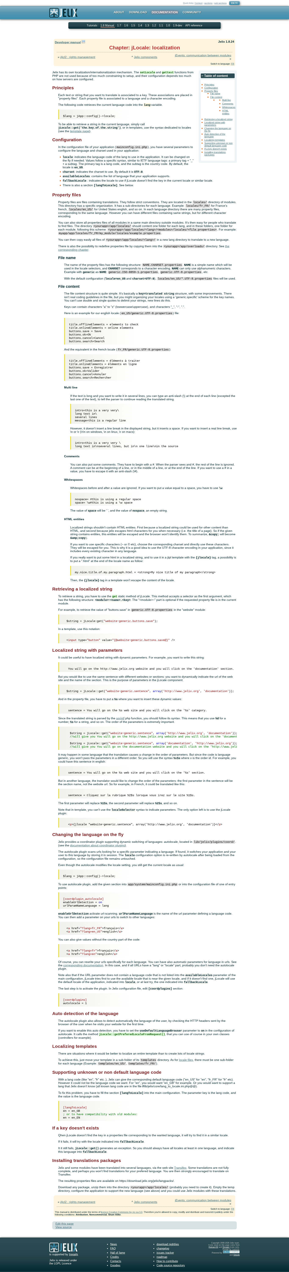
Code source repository (171, 1265)
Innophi (73, 1254)
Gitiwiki (236, 1255)
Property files (211, 91)
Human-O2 (213, 1247)
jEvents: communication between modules (203, 55)
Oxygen (226, 1247)
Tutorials (92, 25)
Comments (227, 103)
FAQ (113, 1248)
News (113, 1244)
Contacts (115, 1261)
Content (198, 3)
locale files (186, 1060)
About (119, 12)
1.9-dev (178, 25)
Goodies (115, 1265)
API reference (193, 25)
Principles (209, 84)
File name (215, 93)
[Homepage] (63, 15)
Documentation (165, 12)
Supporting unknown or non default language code (218, 144)
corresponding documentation (83, 965)
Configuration (211, 88)
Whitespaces (228, 107)
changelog (163, 1248)
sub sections (220, 3)
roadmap (162, 1256)
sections (208, 3)
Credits (114, 1256)
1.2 (154, 25)
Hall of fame (117, 1252)
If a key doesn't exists (215, 149)
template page (79, 131)
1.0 (168, 25)
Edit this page (64, 1223)
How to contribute (167, 1261)
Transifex (180, 1167)
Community (192, 12)
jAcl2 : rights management (77, 57)
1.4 (140, 25)
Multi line (226, 100)
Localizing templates (214, 140)
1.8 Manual (107, 25)
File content (216, 97)
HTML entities (225, 112)
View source (63, 1227)
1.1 (161, 25)
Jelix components (145, 57)
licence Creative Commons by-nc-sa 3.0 (121, 1212)
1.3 (147, 25)
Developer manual (68, 42)
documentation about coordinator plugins (97, 845)
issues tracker (165, 1252)
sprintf (120, 718)
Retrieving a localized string (218, 119)
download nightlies (168, 1244)
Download (138, 12)
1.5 (133, 25)
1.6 (126, 25)
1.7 (119, 25)
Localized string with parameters (214, 123)
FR (236, 3)
